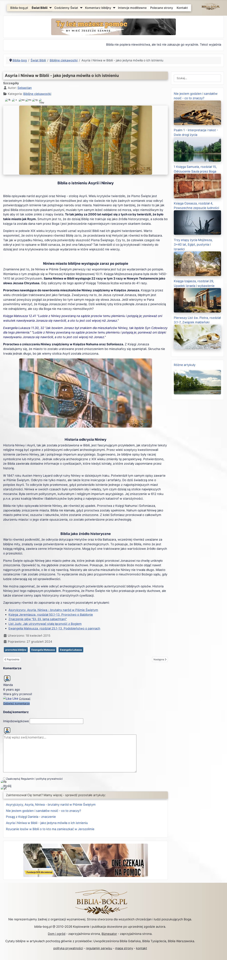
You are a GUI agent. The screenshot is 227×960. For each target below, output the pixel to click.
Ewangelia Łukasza (71, 649)
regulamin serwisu (99, 948)
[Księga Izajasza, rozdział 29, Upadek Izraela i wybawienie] (197, 300)
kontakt (141, 948)
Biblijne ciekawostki (37, 94)
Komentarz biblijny (98, 7)
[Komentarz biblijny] (113, 7)
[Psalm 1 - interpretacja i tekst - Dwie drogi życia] (197, 149)
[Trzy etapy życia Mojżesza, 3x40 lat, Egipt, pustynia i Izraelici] (197, 263)
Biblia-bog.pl (19, 7)
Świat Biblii (40, 7)
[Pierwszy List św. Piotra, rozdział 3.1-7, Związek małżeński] (197, 336)
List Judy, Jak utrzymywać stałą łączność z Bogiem (45, 624)
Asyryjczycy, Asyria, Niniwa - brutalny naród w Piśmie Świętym (53, 610)
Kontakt (182, 7)
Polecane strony (161, 7)
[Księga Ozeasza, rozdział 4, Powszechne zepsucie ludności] (197, 222)
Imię (16, 721)
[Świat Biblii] (49, 7)
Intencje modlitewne (132, 7)
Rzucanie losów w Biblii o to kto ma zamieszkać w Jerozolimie (50, 829)
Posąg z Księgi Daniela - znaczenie (31, 816)
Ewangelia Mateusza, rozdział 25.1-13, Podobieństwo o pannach (54, 628)
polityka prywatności (68, 948)
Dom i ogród (56, 934)
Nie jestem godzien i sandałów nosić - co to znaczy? (43, 810)
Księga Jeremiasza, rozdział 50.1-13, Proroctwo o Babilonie (50, 614)
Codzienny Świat (66, 7)
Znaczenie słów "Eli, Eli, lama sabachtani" (37, 619)
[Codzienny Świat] (80, 7)
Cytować (24, 698)
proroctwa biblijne (15, 649)
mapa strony (124, 948)
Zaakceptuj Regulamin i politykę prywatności (34, 778)
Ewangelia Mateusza (43, 649)
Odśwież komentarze (16, 703)
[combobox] (197, 78)
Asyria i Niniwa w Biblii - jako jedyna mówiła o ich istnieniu (47, 823)
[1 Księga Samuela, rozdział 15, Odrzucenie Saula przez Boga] (197, 185)
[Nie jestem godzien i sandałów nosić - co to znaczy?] (197, 112)
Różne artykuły (184, 365)
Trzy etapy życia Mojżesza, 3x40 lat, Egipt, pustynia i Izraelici (193, 244)
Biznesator (109, 934)
